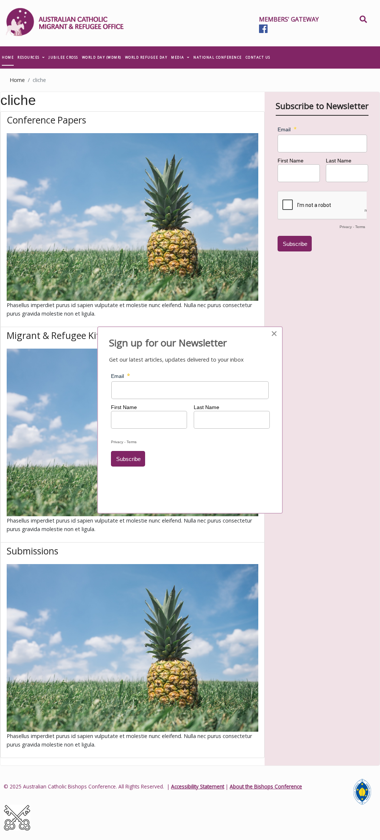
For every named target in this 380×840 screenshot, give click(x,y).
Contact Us (258, 57)
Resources (28, 57)
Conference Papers (46, 119)
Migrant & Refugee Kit (53, 335)
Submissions (32, 550)
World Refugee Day (146, 57)
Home (8, 57)
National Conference (217, 57)
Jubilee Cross (63, 57)
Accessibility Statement (197, 786)
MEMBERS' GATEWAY (289, 19)
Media (177, 57)
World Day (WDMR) (101, 57)
